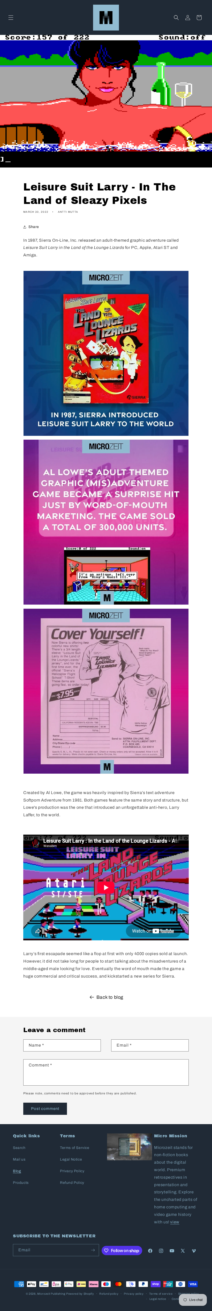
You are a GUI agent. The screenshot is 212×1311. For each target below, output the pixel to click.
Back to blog (109, 997)
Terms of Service (74, 1148)
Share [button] (33, 227)
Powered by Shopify (80, 1293)
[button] (11, 17)
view (174, 1222)
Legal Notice (71, 1159)
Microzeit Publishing (51, 1293)
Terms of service (161, 1293)
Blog (17, 1171)
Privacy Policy (72, 1171)
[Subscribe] (93, 1250)
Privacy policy (134, 1293)
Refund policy (108, 1293)
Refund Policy (72, 1183)
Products (21, 1183)
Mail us (19, 1159)
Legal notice (157, 1298)
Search (19, 1148)
